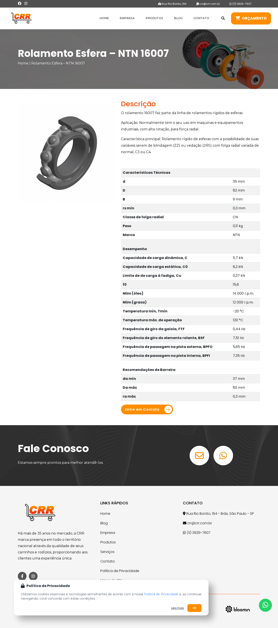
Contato (201, 18)
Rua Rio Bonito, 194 (174, 4)
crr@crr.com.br (209, 4)
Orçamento (254, 18)
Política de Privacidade (119, 570)
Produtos (154, 18)
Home (104, 18)
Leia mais (177, 608)
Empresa (127, 18)
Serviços (107, 551)
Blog (178, 18)
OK (194, 608)
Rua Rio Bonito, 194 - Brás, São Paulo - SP (219, 513)
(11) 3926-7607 (242, 4)
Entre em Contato (142, 409)
